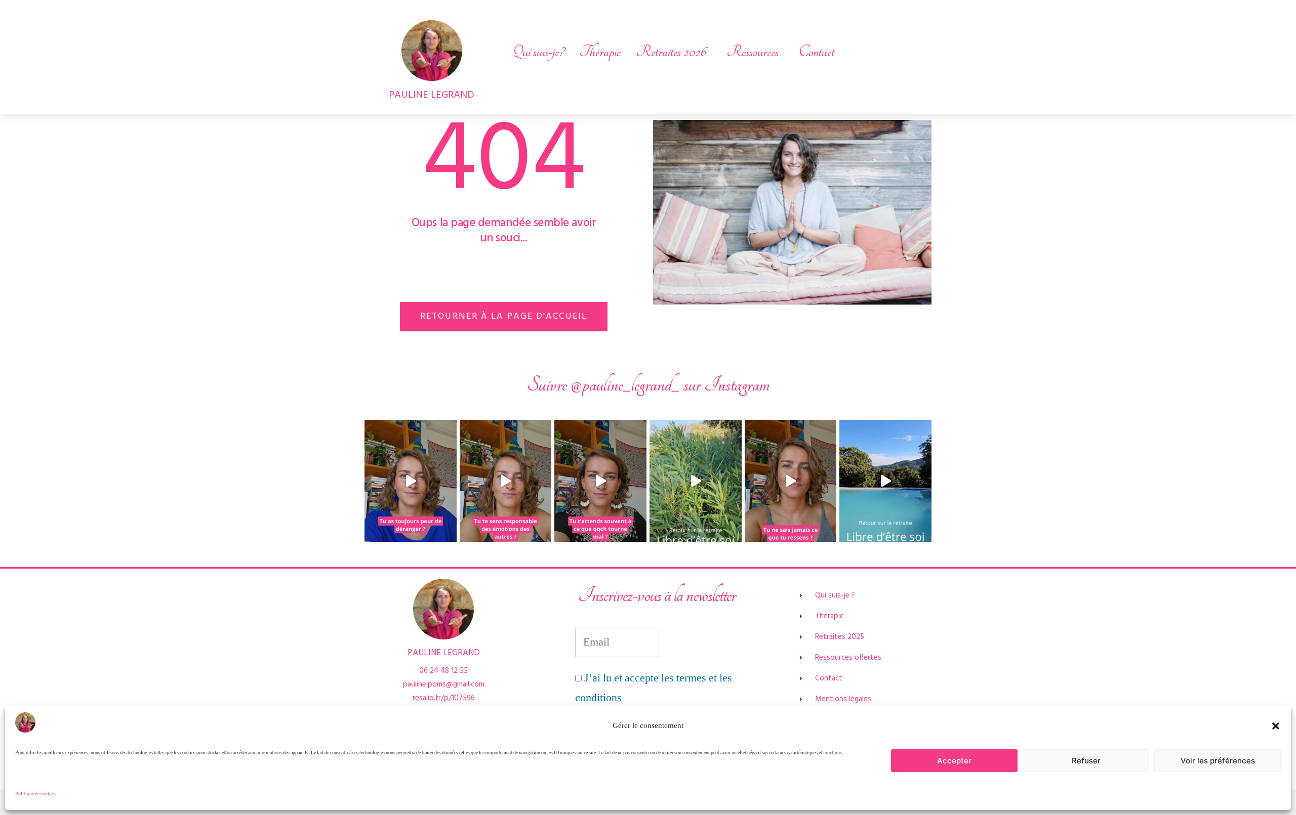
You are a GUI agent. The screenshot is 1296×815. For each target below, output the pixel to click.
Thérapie (600, 52)
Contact (816, 52)
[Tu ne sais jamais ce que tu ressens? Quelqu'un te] (791, 481)
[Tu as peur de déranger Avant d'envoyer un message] (410, 481)
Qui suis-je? (538, 52)
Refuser (1086, 760)
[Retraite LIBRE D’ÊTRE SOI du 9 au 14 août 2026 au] (696, 481)
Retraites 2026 (671, 52)
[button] (1276, 726)
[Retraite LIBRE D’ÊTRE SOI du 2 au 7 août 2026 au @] (885, 481)
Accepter (954, 760)
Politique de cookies (35, 794)
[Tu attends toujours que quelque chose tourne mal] (600, 481)
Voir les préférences (1218, 760)
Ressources (752, 52)
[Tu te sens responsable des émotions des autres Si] (506, 481)
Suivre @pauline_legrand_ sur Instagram (648, 384)
